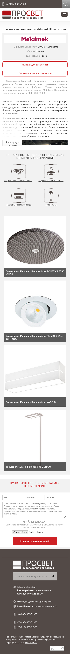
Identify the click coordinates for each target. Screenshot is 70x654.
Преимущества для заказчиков (35, 73)
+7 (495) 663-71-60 (16, 4)
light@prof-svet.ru (26, 587)
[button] (64, 14)
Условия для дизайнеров (35, 64)
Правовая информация (45, 640)
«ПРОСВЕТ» (31, 643)
